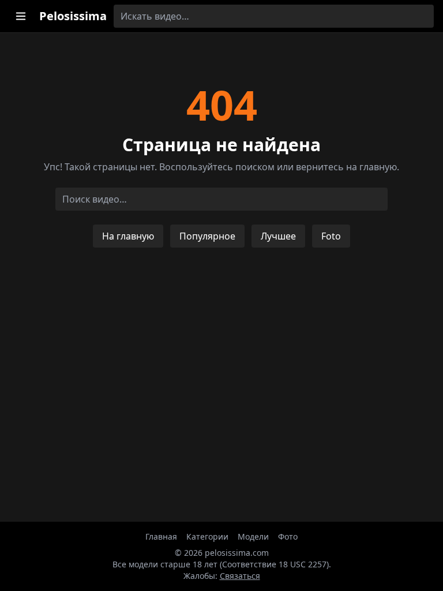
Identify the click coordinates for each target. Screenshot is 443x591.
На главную (128, 236)
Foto (331, 236)
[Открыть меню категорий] (20, 16)
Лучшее (278, 236)
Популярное (207, 236)
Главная (161, 536)
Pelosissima (73, 16)
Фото (288, 536)
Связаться (240, 575)
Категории (207, 536)
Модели (253, 536)
